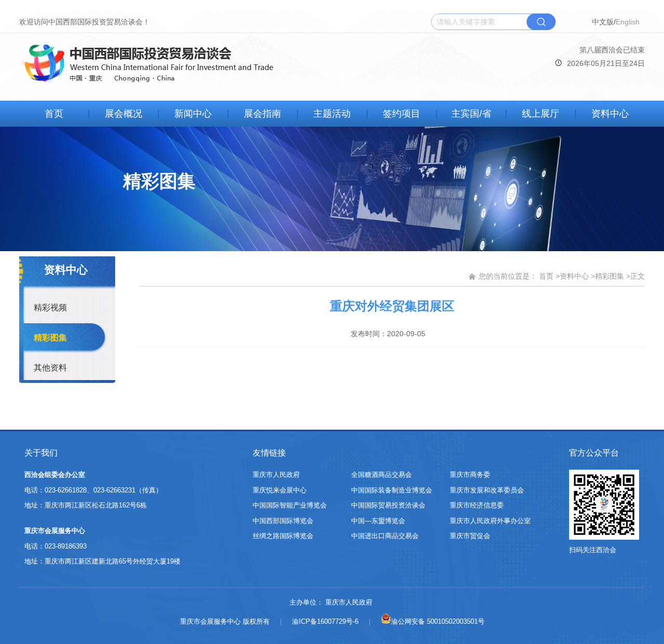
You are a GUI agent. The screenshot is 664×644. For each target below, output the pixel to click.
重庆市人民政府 (276, 474)
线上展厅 (540, 113)
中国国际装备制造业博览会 (391, 490)
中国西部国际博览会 (283, 521)
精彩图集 (50, 337)
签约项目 (401, 113)
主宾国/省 (471, 113)
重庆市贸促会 (470, 536)
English (628, 22)
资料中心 (610, 113)
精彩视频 (50, 307)
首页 (54, 113)
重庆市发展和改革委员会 (487, 490)
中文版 (603, 22)
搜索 (541, 21)
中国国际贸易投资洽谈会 (388, 505)
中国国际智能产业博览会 (290, 505)
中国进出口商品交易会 (385, 536)
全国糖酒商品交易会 (381, 474)
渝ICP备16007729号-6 (325, 621)
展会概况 (123, 113)
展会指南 (262, 113)
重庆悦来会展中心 (280, 490)
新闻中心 (193, 113)
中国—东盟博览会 (378, 521)
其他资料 (50, 367)
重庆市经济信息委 (477, 505)
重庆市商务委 (470, 474)
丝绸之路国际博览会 (283, 536)
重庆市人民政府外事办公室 (490, 521)
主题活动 (332, 113)
